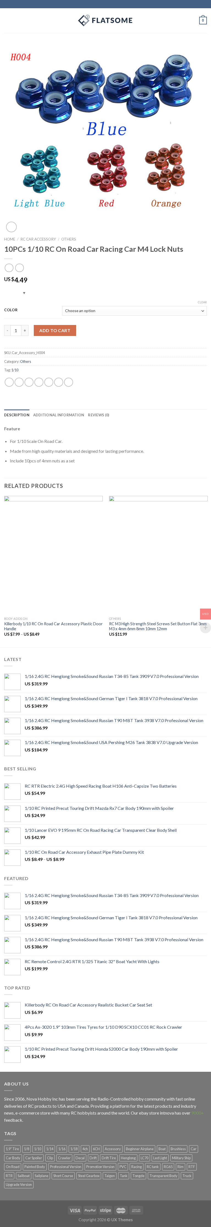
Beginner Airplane (140, 1149)
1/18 (73, 1149)
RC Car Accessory (38, 239)
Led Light (160, 1158)
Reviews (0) (98, 415)
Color (11, 310)
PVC (123, 1166)
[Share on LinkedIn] (68, 382)
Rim (180, 1166)
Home (9, 239)
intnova (167, 1112)
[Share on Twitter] (29, 382)
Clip (50, 1158)
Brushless (178, 1149)
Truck (186, 1176)
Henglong (128, 1158)
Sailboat (24, 1176)
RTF (191, 1166)
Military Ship (181, 1158)
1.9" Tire (12, 1149)
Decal (80, 1158)
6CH (96, 1149)
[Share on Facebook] (19, 382)
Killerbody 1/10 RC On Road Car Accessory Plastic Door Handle (53, 626)
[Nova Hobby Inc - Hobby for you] (105, 20)
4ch (85, 1149)
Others (68, 239)
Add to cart (54, 330)
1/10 (14, 370)
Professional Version (65, 1166)
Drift (93, 1158)
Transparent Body (163, 1176)
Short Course (63, 1176)
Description (16, 415)
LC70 (144, 1158)
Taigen (109, 1176)
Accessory (113, 1149)
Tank (123, 1176)
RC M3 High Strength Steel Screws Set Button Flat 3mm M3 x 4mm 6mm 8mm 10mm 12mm (158, 626)
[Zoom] (11, 227)
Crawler (64, 1158)
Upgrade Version (19, 1184)
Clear (202, 302)
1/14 (49, 1149)
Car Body (13, 1158)
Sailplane (41, 1176)
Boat (162, 1149)
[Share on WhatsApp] (9, 382)
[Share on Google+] (58, 382)
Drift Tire (109, 1158)
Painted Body (34, 1166)
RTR (9, 1176)
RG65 (168, 1166)
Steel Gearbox (88, 1176)
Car (193, 1149)
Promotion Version (100, 1166)
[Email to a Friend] (38, 382)
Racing (136, 1166)
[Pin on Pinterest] (48, 382)
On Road (13, 1166)
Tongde (138, 1176)
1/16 (61, 1149)
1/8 (26, 1149)
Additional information (58, 415)
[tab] (16, 414)
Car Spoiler (33, 1158)
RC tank (153, 1166)
